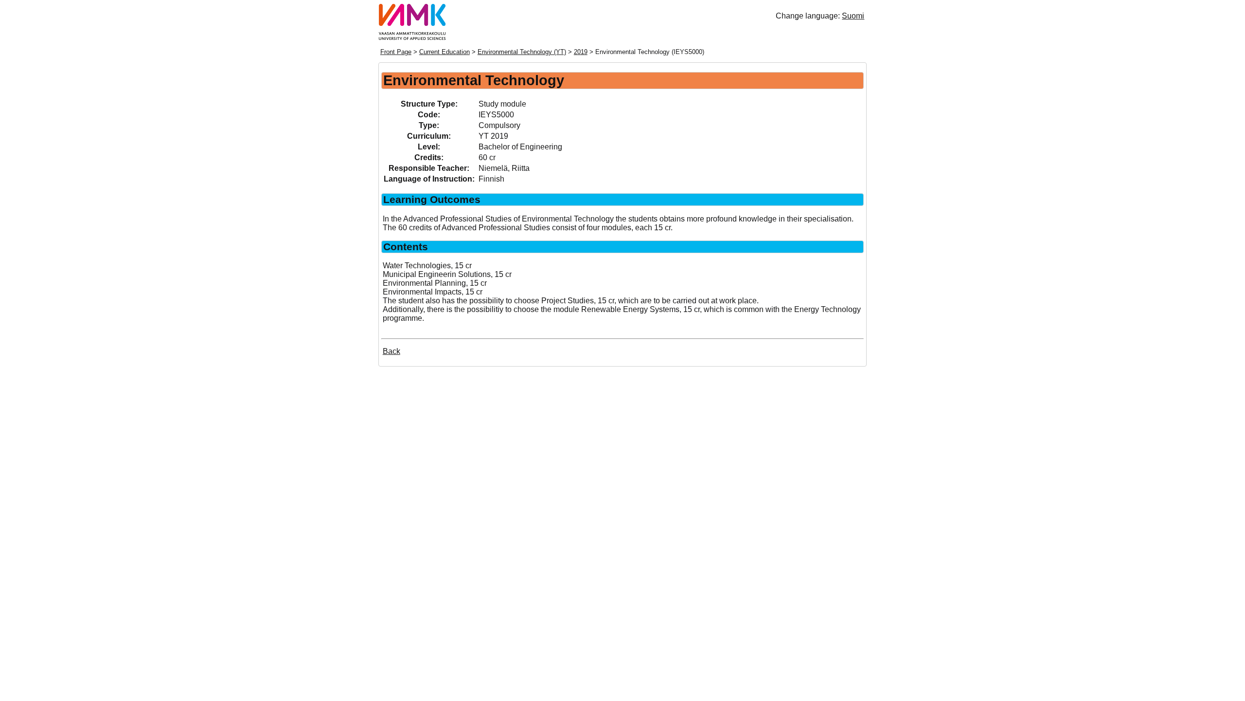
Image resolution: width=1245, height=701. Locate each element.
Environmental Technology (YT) (522, 51)
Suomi (853, 16)
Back (391, 351)
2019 (580, 51)
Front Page (395, 51)
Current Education (444, 51)
